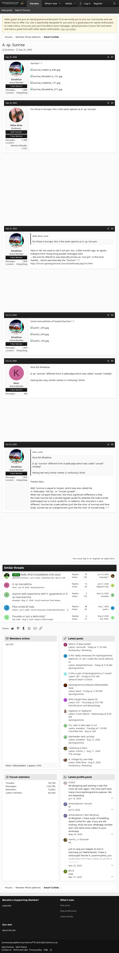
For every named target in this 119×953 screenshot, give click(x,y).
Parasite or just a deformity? (28, 616)
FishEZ (71, 782)
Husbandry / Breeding (80, 650)
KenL (14, 587)
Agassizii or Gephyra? (80, 710)
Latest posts (75, 638)
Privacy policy (35, 949)
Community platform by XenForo (30, 942)
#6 (112, 444)
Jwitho (15, 609)
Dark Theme (21, 947)
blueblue (9, 49)
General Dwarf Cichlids (80, 679)
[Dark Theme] (107, 3)
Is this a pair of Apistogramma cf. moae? (90, 673)
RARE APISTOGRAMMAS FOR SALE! (41, 574)
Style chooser (8, 947)
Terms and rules (20, 949)
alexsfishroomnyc (20, 577)
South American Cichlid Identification (48, 609)
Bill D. (71, 870)
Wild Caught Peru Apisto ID (83, 699)
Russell (51, 792)
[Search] (114, 3)
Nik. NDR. (16, 619)
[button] (59, 3)
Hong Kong (21, 92)
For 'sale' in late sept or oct (82, 725)
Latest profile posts (80, 777)
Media (68, 3)
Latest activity (66, 916)
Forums (34, 3)
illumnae (84, 839)
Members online (20, 638)
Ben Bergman (92, 814)
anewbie (16, 600)
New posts (7, 10)
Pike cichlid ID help (23, 606)
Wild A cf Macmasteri (79, 643)
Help (46, 949)
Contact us (6, 949)
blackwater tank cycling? (81, 736)
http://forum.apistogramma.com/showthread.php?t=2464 (61, 263)
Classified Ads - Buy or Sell (53, 577)
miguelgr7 (104, 577)
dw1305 (10, 644)
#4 (112, 315)
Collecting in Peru (77, 747)
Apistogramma (37, 587)
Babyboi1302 (103, 586)
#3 (112, 228)
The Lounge (74, 754)
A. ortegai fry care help (80, 759)
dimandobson (75, 803)
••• (112, 798)
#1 (112, 57)
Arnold (88, 803)
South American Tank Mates (47, 600)
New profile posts (68, 910)
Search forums (22, 10)
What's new (51, 3)
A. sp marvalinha (22, 584)
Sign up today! (68, 29)
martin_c (72, 839)
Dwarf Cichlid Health (44, 619)
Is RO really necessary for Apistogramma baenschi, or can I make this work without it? (90, 658)
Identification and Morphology (84, 705)
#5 (112, 360)
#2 (112, 102)
